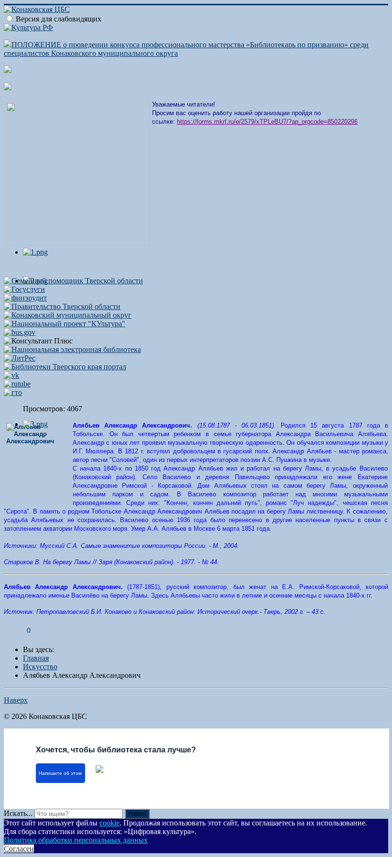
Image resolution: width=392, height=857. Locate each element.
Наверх (16, 700)
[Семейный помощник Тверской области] (73, 281)
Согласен (19, 849)
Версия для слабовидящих (58, 19)
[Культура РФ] (28, 27)
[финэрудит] (25, 298)
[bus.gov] (19, 332)
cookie (109, 823)
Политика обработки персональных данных (76, 840)
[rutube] (17, 384)
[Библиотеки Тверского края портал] (65, 367)
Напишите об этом (60, 773)
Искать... (18, 813)
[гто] (13, 392)
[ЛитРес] (19, 358)
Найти (137, 813)
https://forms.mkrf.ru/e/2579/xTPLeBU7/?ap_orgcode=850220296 (267, 121)
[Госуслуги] (24, 289)
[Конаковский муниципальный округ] (67, 315)
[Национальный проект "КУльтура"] (64, 324)
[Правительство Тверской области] (62, 306)
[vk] (11, 375)
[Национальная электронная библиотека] (72, 349)
